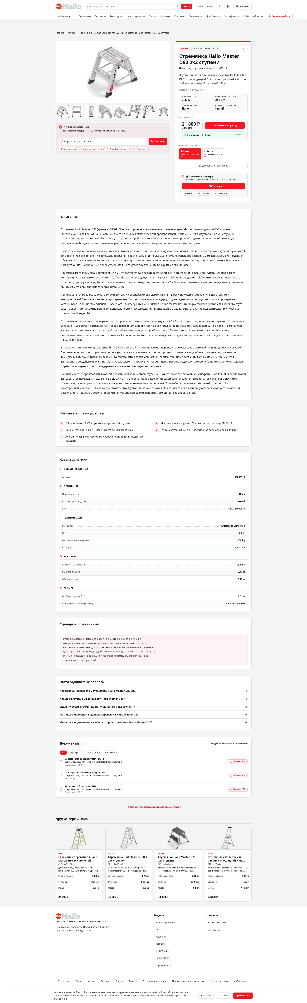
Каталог (65, 16)
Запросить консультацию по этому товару (155, 806)
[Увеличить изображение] (113, 72)
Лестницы (100, 16)
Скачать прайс (280, 16)
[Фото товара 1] (62, 111)
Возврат (133, 981)
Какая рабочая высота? (94, 149)
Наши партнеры (136, 16)
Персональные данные (154, 981)
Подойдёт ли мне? (118, 149)
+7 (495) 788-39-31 (206, 6)
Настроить (206, 995)
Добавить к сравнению (215, 165)
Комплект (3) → (222, 193)
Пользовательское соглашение (188, 981)
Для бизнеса (213, 16)
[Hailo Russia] (68, 6)
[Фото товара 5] (120, 111)
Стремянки (84, 16)
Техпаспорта (111, 752)
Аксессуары (116, 16)
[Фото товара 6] (134, 111)
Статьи (152, 16)
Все (63, 752)
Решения (165, 16)
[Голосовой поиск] (178, 6)
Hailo (182, 68)
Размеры (188, 193)
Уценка (91, 981)
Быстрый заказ (254, 16)
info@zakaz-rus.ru (217, 930)
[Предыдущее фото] (59, 72)
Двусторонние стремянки (109, 32)
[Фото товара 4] (105, 111)
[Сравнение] (228, 6)
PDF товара (215, 186)
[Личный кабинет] (220, 6)
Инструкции (94, 752)
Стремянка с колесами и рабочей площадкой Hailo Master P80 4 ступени (225, 860)
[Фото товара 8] (163, 111)
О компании (195, 16)
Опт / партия (139, 149)
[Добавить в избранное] (245, 49)
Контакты (179, 16)
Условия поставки (219, 981)
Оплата (119, 981)
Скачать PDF (239, 761)
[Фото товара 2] (76, 111)
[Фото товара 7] (149, 111)
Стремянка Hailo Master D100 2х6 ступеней (127, 858)
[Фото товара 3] (91, 111)
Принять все (243, 995)
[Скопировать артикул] (217, 49)
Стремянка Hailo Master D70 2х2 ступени (176, 858)
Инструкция (203, 193)
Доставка (105, 981)
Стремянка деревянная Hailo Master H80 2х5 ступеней (77, 858)
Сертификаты (231, 16)
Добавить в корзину (225, 125)
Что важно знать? (68, 149)
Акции (79, 981)
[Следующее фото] (166, 72)
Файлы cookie (241, 981)
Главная (60, 32)
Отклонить (224, 995)
